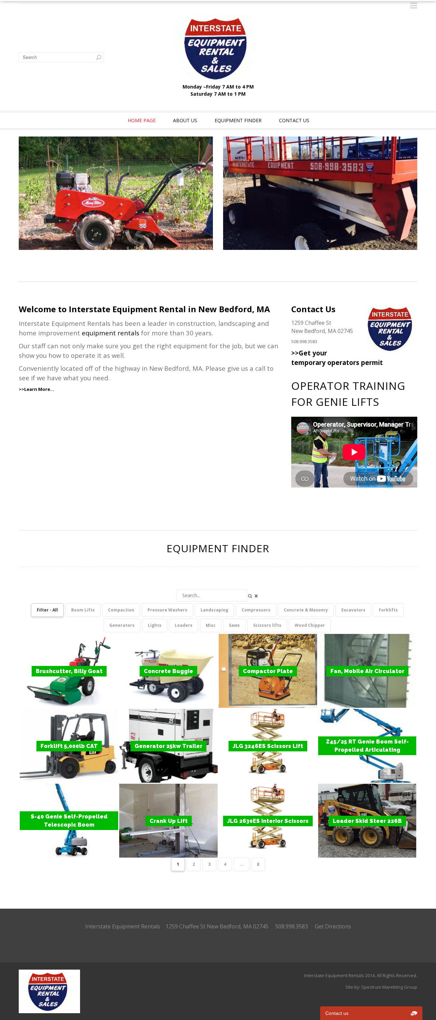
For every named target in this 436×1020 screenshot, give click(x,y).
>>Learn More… (36, 389)
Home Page (142, 120)
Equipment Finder (238, 120)
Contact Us (294, 120)
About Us (185, 120)
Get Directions (333, 926)
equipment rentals (110, 333)
